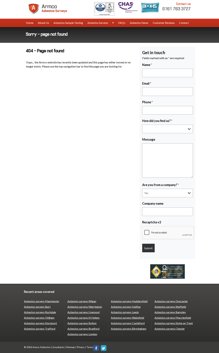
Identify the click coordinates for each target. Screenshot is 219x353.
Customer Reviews (164, 22)
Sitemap (70, 347)
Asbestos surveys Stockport (40, 323)
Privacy (81, 347)
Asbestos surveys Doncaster (171, 301)
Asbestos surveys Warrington (84, 306)
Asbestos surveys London (82, 334)
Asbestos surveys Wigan (81, 301)
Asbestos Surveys (97, 22)
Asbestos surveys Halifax (126, 306)
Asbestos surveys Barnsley (170, 312)
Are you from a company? (160, 185)
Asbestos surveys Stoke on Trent (173, 323)
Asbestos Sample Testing (68, 22)
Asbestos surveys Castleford (128, 323)
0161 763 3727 (177, 7)
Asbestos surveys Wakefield (127, 317)
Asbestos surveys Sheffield (170, 306)
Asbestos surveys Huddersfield (129, 301)
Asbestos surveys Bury (37, 306)
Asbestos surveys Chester (169, 328)
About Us (43, 22)
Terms (89, 347)
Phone (147, 102)
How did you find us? (157, 121)
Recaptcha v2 (151, 222)
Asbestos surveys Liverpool (83, 312)
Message (148, 139)
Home (29, 22)
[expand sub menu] (113, 23)
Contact (184, 22)
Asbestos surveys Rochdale (40, 312)
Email (146, 83)
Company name (152, 203)
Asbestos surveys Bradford (83, 328)
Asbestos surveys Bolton (81, 323)
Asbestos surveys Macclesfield (172, 317)
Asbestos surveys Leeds (125, 312)
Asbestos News (139, 22)
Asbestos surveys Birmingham (128, 328)
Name (147, 65)
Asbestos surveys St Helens (83, 317)
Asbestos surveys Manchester (41, 301)
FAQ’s (121, 22)
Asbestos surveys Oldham (39, 317)
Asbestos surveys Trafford (39, 328)
